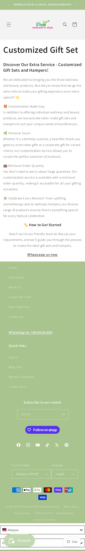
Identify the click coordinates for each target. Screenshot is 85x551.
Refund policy (71, 506)
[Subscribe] (63, 414)
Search (13, 357)
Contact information (44, 519)
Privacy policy (23, 513)
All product (16, 277)
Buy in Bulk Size (19, 307)
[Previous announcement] (8, 5)
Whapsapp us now (42, 254)
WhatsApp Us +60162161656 (30, 332)
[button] (9, 24)
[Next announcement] (77, 5)
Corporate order (20, 297)
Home (13, 268)
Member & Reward (21, 377)
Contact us (16, 317)
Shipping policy (66, 513)
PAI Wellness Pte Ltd (26, 506)
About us (15, 287)
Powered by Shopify (48, 506)
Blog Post (15, 367)
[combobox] (42, 530)
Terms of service (44, 513)
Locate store (17, 387)
